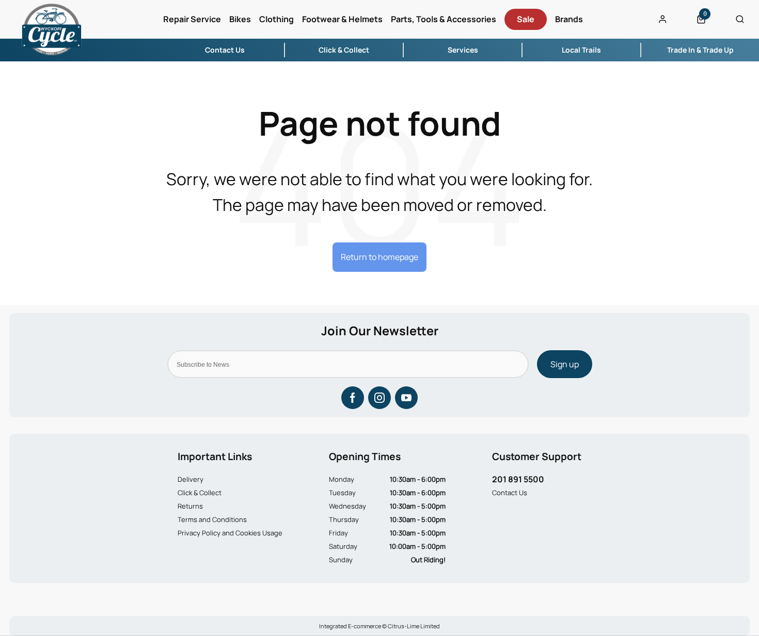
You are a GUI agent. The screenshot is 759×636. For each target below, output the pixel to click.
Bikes (240, 19)
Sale (525, 19)
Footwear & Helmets (342, 19)
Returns (190, 506)
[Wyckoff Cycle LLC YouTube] (406, 397)
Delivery (190, 479)
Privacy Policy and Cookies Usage (230, 532)
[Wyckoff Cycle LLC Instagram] (379, 397)
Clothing (276, 19)
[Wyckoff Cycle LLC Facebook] (352, 397)
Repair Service (192, 19)
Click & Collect (200, 492)
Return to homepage (379, 257)
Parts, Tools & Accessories (443, 19)
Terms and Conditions (212, 519)
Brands (569, 19)
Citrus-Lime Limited (414, 626)
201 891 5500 (518, 479)
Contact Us (509, 492)
